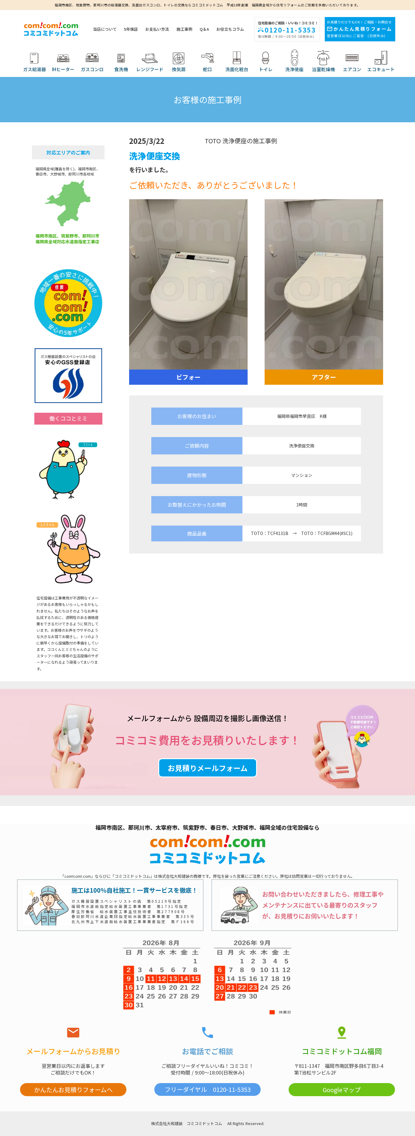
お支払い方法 (157, 29)
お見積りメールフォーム (208, 768)
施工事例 (184, 29)
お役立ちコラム (230, 29)
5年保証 (131, 29)
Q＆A (204, 29)
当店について (105, 29)
